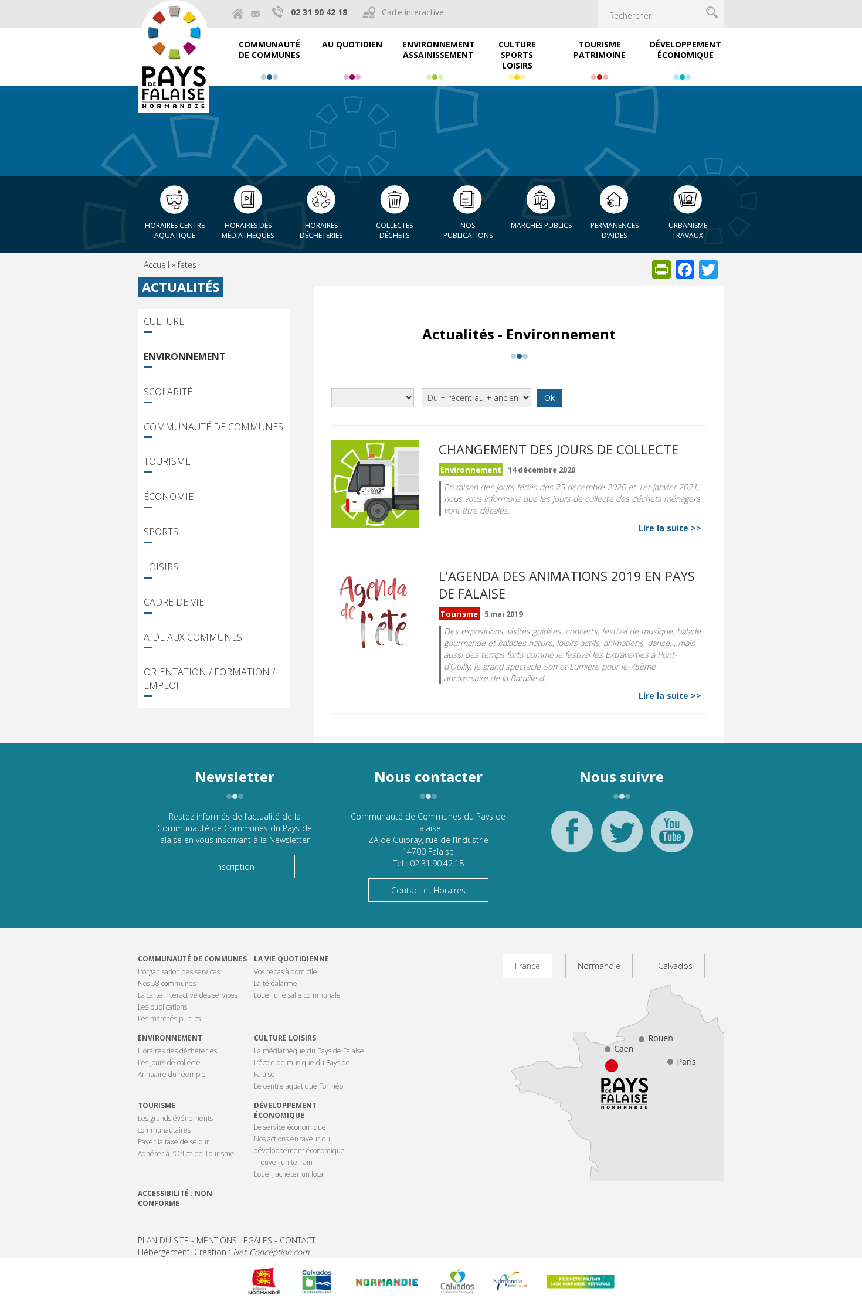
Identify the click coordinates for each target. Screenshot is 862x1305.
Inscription (234, 866)
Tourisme (167, 461)
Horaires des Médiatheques (248, 230)
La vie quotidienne (291, 959)
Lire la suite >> (670, 527)
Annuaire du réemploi (172, 1074)
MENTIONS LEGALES (234, 1240)
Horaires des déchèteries (177, 1051)
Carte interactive (413, 12)
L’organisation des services (179, 972)
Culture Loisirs (285, 1038)
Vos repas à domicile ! (287, 972)
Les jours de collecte (169, 1063)
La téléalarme (275, 983)
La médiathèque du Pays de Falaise (309, 1051)
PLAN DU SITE (163, 1240)
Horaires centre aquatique (175, 230)
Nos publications (468, 230)
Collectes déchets (394, 230)
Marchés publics (541, 225)
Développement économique (285, 1110)
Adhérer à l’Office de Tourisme (186, 1153)
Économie (169, 496)
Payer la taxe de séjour (173, 1142)
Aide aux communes (193, 637)
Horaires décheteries (321, 230)
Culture (164, 321)
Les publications (162, 1007)
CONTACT (297, 1240)
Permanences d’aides (614, 230)
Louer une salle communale (297, 995)
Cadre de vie (174, 602)
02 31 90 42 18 (319, 12)
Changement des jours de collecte (558, 449)
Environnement (185, 356)
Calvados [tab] (675, 965)
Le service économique (290, 1127)
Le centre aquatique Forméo (298, 1086)
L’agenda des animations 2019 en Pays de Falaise (567, 584)
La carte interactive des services (187, 995)
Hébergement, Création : (223, 1252)
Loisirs (161, 566)
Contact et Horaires (428, 890)
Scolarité (168, 391)
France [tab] (527, 965)
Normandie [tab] (599, 965)
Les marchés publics (169, 1019)
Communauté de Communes (213, 426)
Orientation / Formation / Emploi (209, 678)
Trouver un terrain (283, 1162)
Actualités (180, 286)
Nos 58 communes (167, 983)
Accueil (156, 264)
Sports (161, 531)
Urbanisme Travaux (687, 230)
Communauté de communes (192, 959)
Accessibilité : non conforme (175, 1198)
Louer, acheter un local (289, 1174)
